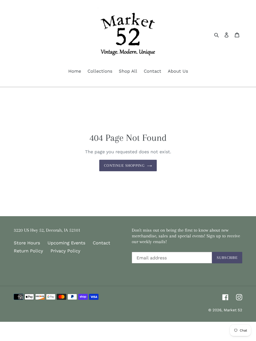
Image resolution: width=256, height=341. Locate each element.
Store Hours (27, 242)
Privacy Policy (65, 250)
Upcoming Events (66, 242)
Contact (101, 242)
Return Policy (28, 250)
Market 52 (233, 310)
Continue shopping (124, 165)
